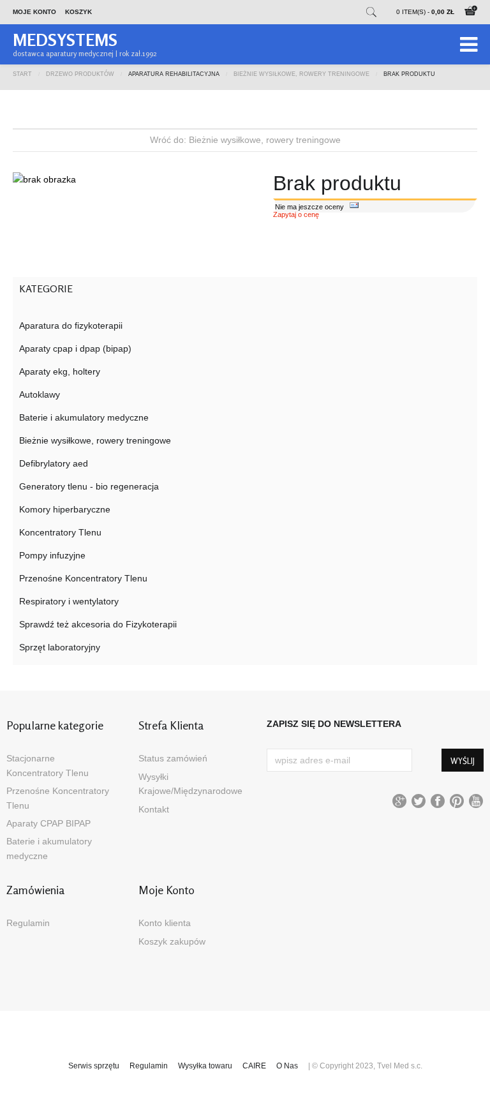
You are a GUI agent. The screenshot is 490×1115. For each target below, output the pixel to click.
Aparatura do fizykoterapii (70, 325)
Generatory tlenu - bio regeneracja (89, 486)
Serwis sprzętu (93, 1065)
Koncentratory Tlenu (60, 532)
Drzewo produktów (80, 73)
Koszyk (78, 11)
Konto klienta (164, 923)
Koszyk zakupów (171, 941)
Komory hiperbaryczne (64, 509)
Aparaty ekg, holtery (59, 371)
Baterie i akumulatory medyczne (84, 417)
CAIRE (254, 1065)
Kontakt (153, 809)
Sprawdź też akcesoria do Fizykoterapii (98, 624)
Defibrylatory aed (53, 463)
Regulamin (28, 923)
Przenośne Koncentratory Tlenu (83, 578)
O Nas (287, 1065)
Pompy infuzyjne (52, 555)
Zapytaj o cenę (296, 214)
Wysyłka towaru (205, 1065)
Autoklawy (39, 394)
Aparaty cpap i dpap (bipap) (75, 348)
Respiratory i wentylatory (69, 601)
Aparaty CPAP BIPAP (48, 823)
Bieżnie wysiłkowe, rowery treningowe (301, 73)
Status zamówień (172, 758)
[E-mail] (354, 207)
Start (22, 73)
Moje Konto (34, 11)
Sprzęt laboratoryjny (59, 647)
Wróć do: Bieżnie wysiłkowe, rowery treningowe (245, 140)
